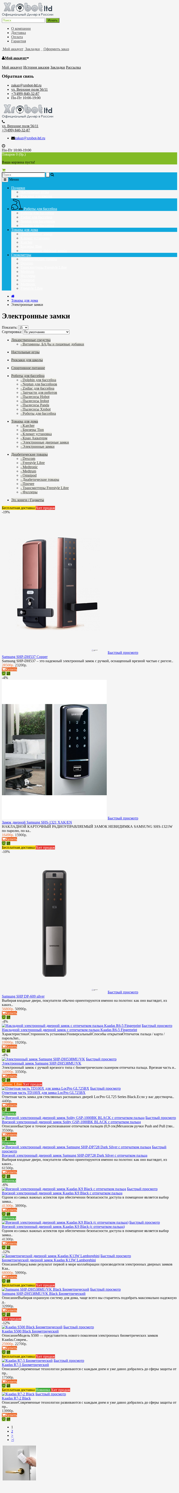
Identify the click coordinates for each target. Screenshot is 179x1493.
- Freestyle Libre (33, 463)
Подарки (18, 188)
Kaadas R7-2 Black (16, 1398)
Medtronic (28, 284)
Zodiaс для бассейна (36, 217)
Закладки (57, 67)
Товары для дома (24, 230)
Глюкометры (21, 255)
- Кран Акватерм (34, 438)
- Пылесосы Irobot (35, 401)
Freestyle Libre (32, 288)
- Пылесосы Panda (35, 405)
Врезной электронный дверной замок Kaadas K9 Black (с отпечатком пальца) (63, 1227)
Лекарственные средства (31, 340)
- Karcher (27, 426)
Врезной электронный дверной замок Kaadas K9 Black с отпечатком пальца (62, 1193)
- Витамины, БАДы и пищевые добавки (52, 344)
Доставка (18, 33)
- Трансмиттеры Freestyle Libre (45, 488)
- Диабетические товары (40, 479)
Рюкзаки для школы (36, 196)
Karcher (26, 242)
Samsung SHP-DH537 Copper (25, 657)
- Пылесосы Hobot (35, 397)
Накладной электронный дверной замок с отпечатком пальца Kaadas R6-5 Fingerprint (69, 1030)
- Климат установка (36, 434)
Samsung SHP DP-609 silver (23, 996)
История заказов (36, 67)
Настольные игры (35, 192)
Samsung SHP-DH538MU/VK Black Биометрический (44, 1294)
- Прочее (27, 484)
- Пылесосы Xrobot (36, 409)
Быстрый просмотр (123, 653)
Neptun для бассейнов (38, 221)
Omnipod (27, 280)
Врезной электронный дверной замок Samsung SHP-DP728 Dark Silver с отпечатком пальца (74, 1155)
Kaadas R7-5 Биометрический (25, 1365)
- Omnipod (29, 475)
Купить (11, 669)
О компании (21, 28)
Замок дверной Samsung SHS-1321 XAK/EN (37, 822)
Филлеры (28, 276)
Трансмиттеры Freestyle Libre (44, 267)
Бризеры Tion (31, 246)
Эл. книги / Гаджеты (27, 500)
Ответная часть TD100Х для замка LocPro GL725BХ (44, 1093)
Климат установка (35, 238)
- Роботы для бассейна (38, 413)
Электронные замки (36, 234)
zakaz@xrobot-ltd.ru (26, 85)
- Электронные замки (38, 446)
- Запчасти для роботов (39, 392)
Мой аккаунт (16, 58)
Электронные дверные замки (44, 251)
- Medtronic (29, 467)
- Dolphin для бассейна (38, 380)
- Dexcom (28, 459)
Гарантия (18, 41)
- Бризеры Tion (32, 430)
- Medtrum (28, 471)
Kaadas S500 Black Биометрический (30, 1331)
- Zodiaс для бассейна (37, 388)
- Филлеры (29, 492)
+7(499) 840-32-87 (25, 94)
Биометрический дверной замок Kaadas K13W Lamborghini (49, 1260)
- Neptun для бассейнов (39, 384)
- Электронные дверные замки (45, 442)
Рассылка (73, 67)
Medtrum (27, 272)
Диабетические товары (39, 259)
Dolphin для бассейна (37, 225)
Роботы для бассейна (40, 209)
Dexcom (27, 263)
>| (12, 1440)
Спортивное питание (28, 368)
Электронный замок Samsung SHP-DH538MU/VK (41, 1063)
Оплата (17, 37)
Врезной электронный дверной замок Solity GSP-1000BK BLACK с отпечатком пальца (71, 1122)
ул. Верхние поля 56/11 (29, 89)
